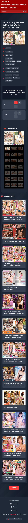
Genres (24, 4)
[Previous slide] (6, 138)
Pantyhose (16, 77)
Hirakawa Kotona (10, 64)
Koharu (19, 61)
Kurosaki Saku (9, 58)
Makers (5, 7)
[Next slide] (22, 138)
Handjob (16, 75)
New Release (6, 4)
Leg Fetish (8, 77)
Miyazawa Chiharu (10, 61)
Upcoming (16, 4)
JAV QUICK (5, 2)
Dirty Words (9, 75)
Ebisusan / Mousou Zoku (12, 68)
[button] (14, 138)
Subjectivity (9, 80)
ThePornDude (12, 7)
